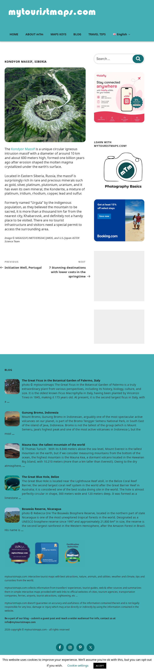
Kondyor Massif (23, 149)
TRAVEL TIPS (97, 34)
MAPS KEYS (58, 34)
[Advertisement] (119, 276)
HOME (14, 34)
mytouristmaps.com (52, 11)
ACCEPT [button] (100, 665)
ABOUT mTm (34, 34)
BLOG (77, 34)
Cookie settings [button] (77, 665)
